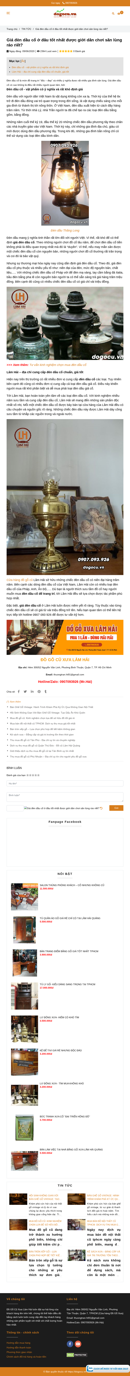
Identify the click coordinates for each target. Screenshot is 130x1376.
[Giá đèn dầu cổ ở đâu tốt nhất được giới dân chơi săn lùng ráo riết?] (108, 1368)
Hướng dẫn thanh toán (19, 1347)
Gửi (116, 808)
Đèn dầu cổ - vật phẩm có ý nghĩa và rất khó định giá (40, 67)
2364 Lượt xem (48, 51)
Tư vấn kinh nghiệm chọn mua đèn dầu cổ (57, 365)
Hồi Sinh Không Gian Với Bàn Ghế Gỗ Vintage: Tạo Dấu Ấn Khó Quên (47, 712)
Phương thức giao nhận (19, 1352)
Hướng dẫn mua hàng (18, 1342)
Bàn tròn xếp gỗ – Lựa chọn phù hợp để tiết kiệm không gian (42, 729)
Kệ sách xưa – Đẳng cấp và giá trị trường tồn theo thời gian (42, 734)
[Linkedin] (32, 691)
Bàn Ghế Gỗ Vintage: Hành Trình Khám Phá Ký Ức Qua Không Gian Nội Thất (51, 707)
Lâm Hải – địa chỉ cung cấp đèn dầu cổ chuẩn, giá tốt (40, 71)
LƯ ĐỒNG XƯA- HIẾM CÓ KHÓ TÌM (59, 1017)
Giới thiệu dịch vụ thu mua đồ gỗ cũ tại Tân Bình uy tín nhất (42, 751)
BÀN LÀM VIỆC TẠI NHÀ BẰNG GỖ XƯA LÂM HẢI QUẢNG (71, 1149)
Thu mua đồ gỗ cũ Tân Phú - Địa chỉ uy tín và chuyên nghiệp (42, 740)
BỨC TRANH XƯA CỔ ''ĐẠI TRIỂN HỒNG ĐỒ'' (65, 1116)
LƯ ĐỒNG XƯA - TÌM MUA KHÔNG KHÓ (62, 1083)
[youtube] (78, 1344)
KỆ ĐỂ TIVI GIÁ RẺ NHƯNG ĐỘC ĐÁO (61, 1050)
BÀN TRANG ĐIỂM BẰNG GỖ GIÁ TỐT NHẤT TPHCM (69, 951)
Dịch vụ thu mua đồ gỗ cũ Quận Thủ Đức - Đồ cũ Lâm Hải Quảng (45, 745)
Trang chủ (12, 29)
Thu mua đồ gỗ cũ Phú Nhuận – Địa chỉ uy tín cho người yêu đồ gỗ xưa (48, 756)
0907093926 (71, 3)
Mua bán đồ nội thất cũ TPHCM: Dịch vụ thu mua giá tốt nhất (42, 723)
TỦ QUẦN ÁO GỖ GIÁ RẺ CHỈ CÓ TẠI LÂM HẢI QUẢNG (70, 918)
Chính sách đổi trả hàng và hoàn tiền (26, 1356)
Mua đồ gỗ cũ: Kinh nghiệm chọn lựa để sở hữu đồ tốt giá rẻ (42, 718)
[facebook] (70, 1344)
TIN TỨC (26, 29)
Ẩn (23, 61)
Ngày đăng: (15, 51)
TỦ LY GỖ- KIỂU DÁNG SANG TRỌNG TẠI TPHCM (67, 984)
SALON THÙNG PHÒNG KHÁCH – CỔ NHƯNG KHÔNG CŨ (72, 885)
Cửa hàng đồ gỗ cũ (20, 580)
